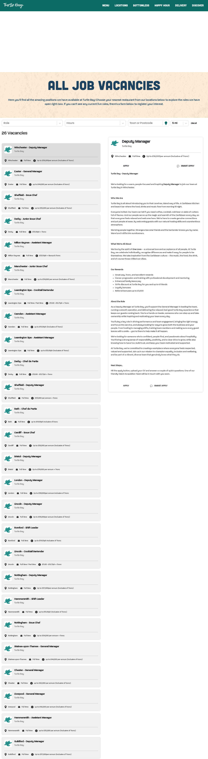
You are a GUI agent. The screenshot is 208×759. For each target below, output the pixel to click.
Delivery (181, 5)
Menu (105, 5)
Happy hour (162, 5)
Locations (121, 5)
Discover (198, 5)
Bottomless (141, 5)
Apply (126, 166)
